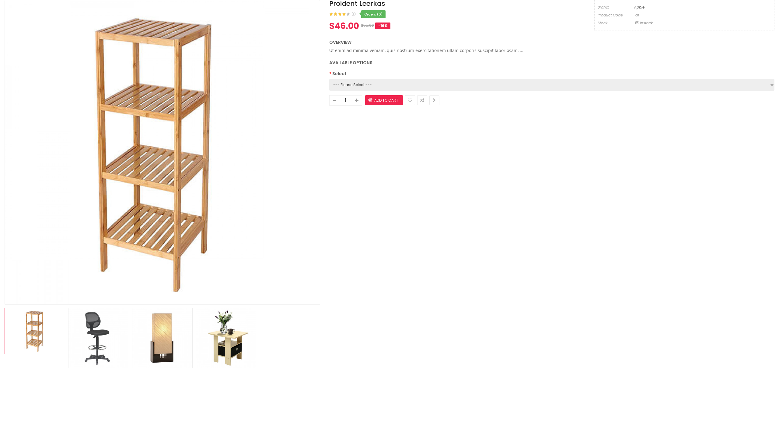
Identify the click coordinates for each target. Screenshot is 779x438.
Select (339, 74)
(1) (353, 14)
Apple (639, 7)
